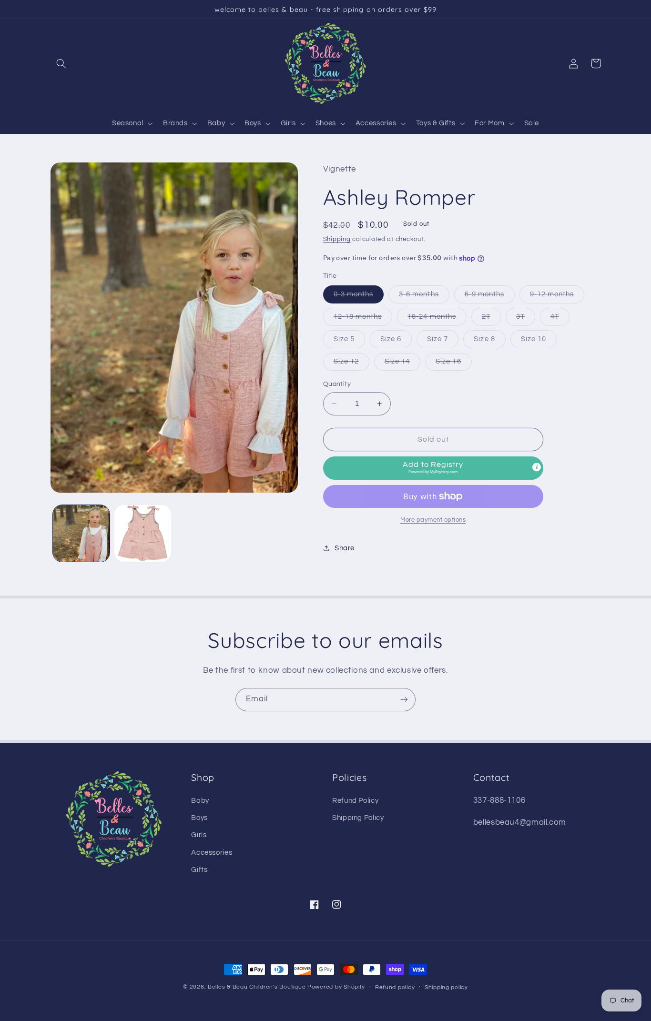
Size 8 (489, 341)
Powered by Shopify (336, 987)
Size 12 (351, 364)
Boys (199, 817)
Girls (198, 835)
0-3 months (359, 296)
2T (491, 319)
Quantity (337, 384)
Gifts (199, 869)
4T (560, 319)
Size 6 (396, 341)
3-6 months (424, 296)
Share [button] (345, 548)
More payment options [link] (433, 520)
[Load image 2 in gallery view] (142, 533)
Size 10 (539, 341)
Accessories (211, 852)
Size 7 (442, 341)
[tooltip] (536, 467)
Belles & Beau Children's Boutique (256, 987)
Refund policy (395, 987)
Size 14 (402, 364)
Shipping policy (446, 987)
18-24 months (437, 319)
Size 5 (349, 341)
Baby (200, 800)
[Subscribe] (404, 699)
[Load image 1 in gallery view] (81, 533)
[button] (61, 63)
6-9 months (490, 296)
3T (525, 319)
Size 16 (453, 364)
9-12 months (557, 296)
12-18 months (363, 319)
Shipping (337, 239)
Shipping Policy (358, 817)
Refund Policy (355, 800)
